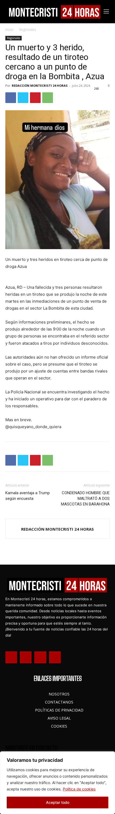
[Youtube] (55, 657)
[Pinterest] (35, 97)
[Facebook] (10, 97)
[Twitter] (23, 97)
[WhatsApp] (47, 97)
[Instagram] (26, 657)
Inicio (9, 29)
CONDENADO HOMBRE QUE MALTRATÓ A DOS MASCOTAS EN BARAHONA (85, 498)
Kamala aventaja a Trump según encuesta (27, 495)
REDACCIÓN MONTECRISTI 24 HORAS (40, 85)
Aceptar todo (57, 802)
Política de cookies (79, 789)
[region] (57, 782)
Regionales (27, 29)
